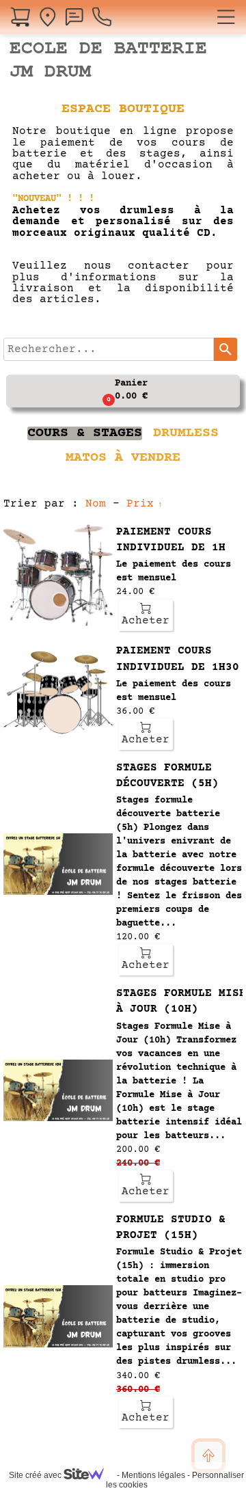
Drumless (186, 433)
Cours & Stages (84, 433)
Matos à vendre (123, 458)
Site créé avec (36, 1475)
